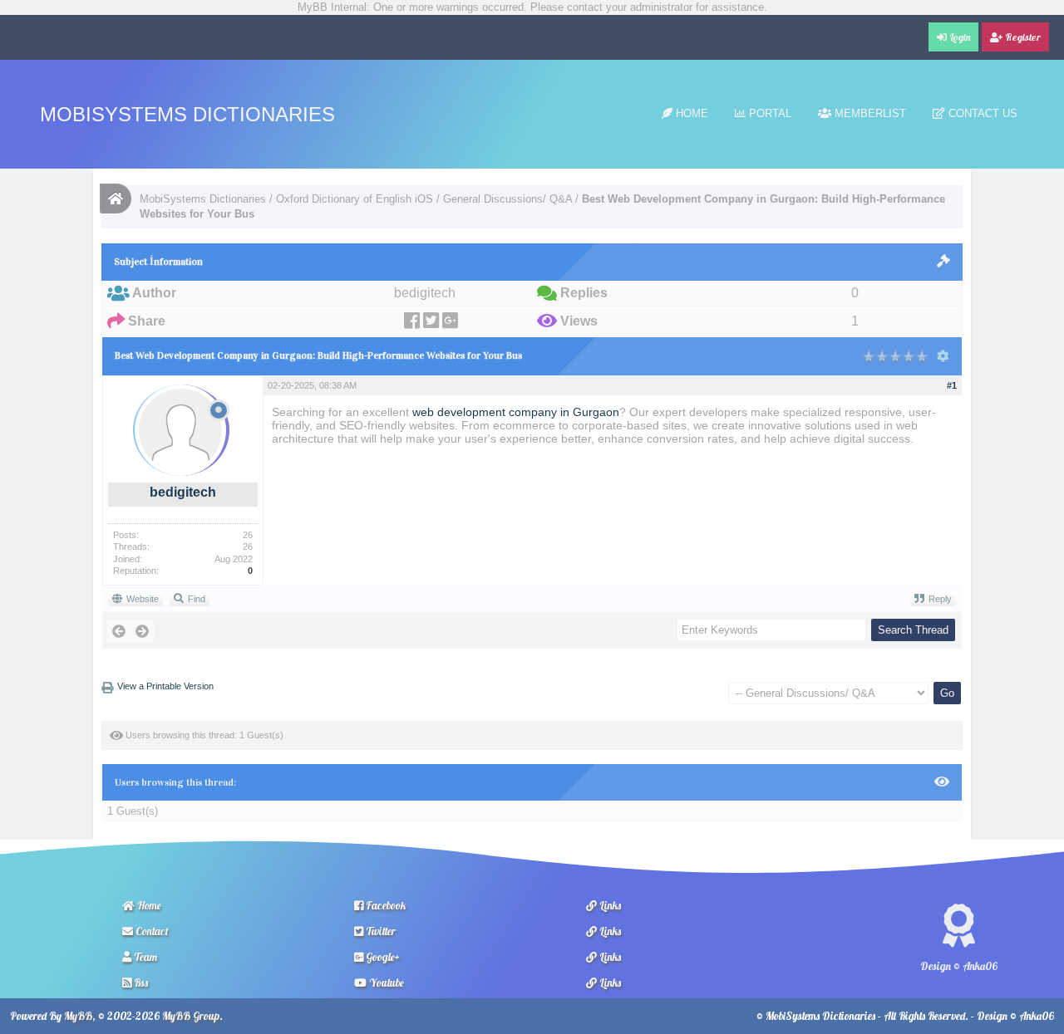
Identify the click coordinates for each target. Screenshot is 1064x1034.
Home (690, 113)
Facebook (384, 905)
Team (144, 956)
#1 (952, 385)
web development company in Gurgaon (515, 412)
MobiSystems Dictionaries (187, 114)
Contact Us (981, 113)
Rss (139, 982)
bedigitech (183, 492)
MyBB (78, 1015)
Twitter (379, 931)
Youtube (385, 982)
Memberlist (868, 113)
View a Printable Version (165, 686)
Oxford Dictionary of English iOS (354, 199)
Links (609, 905)
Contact (151, 931)
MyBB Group (190, 1015)
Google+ (381, 956)
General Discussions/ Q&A (507, 199)
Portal (768, 113)
